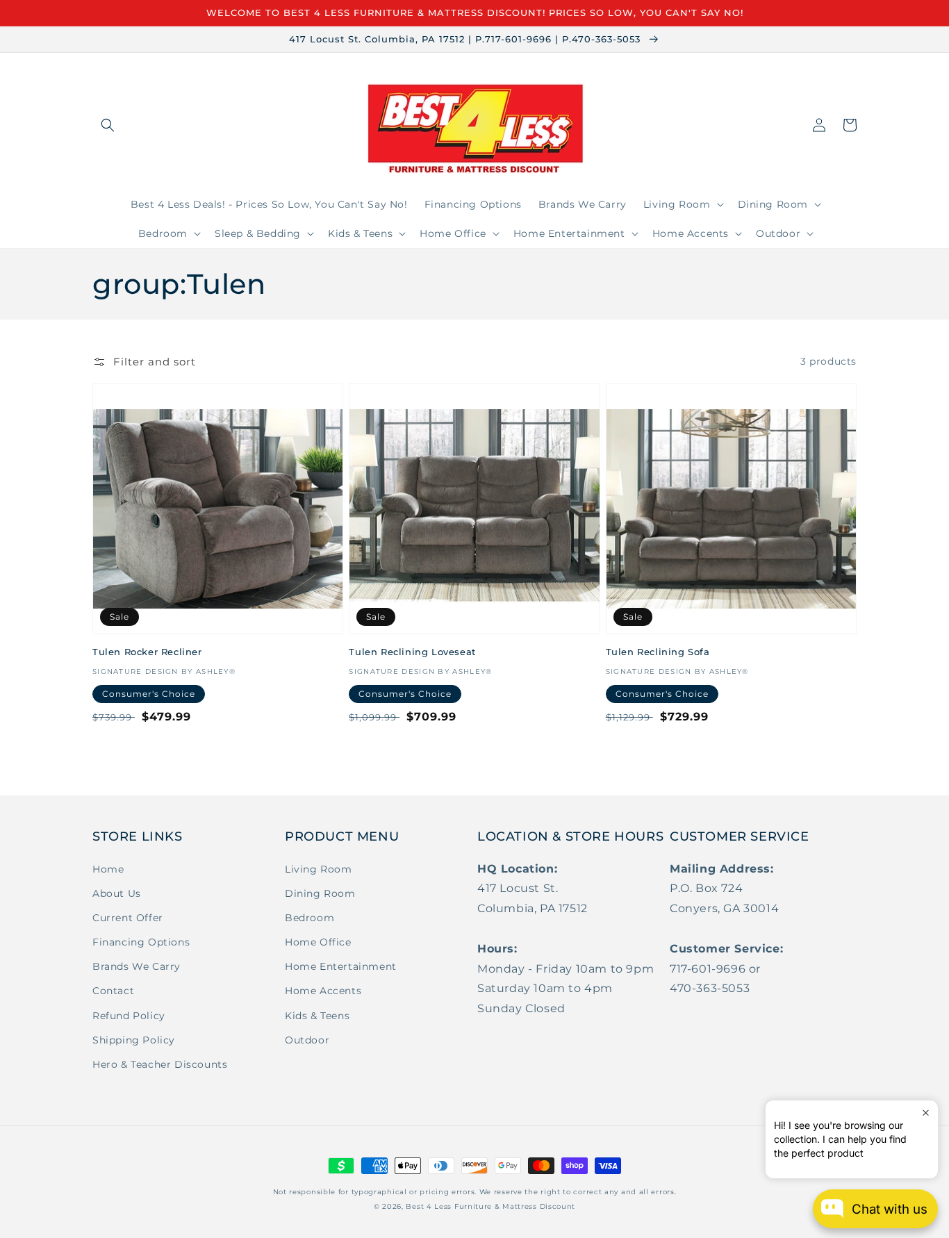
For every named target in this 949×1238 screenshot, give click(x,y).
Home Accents (323, 990)
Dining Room (320, 893)
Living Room (318, 869)
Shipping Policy (133, 1040)
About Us (116, 893)
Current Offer (127, 917)
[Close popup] (926, 1113)
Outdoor (307, 1040)
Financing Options (141, 942)
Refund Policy (128, 1015)
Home (108, 869)
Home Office (318, 942)
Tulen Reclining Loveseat (412, 651)
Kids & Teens (317, 1015)
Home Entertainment (341, 966)
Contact (113, 990)
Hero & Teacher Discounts (159, 1064)
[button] (107, 125)
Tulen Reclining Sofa (658, 651)
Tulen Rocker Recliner (147, 651)
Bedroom (309, 917)
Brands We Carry (136, 966)
